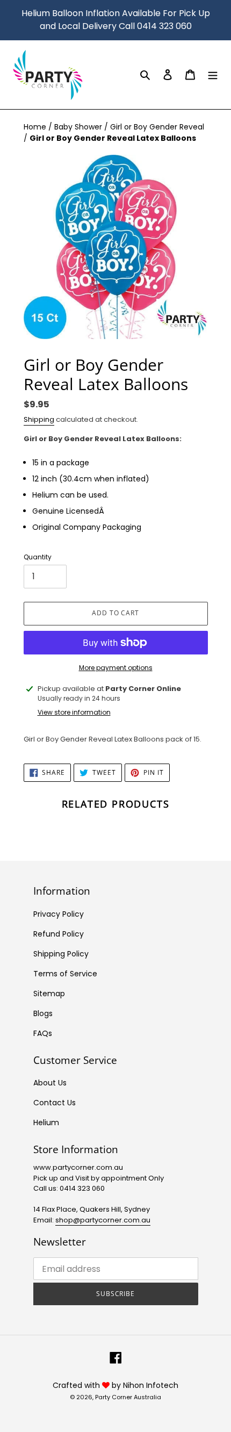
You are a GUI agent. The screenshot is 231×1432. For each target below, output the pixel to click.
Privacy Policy (58, 914)
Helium (46, 1122)
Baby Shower (79, 126)
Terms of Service (65, 973)
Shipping (39, 419)
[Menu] (212, 74)
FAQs (42, 1033)
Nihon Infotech (150, 1385)
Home (36, 126)
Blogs (43, 1013)
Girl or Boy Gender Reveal (157, 126)
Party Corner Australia (128, 1397)
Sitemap (49, 993)
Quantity (38, 557)
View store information (74, 712)
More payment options (116, 667)
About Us (50, 1082)
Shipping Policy (61, 953)
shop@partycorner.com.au (102, 1220)
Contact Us (54, 1102)
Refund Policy (58, 934)
